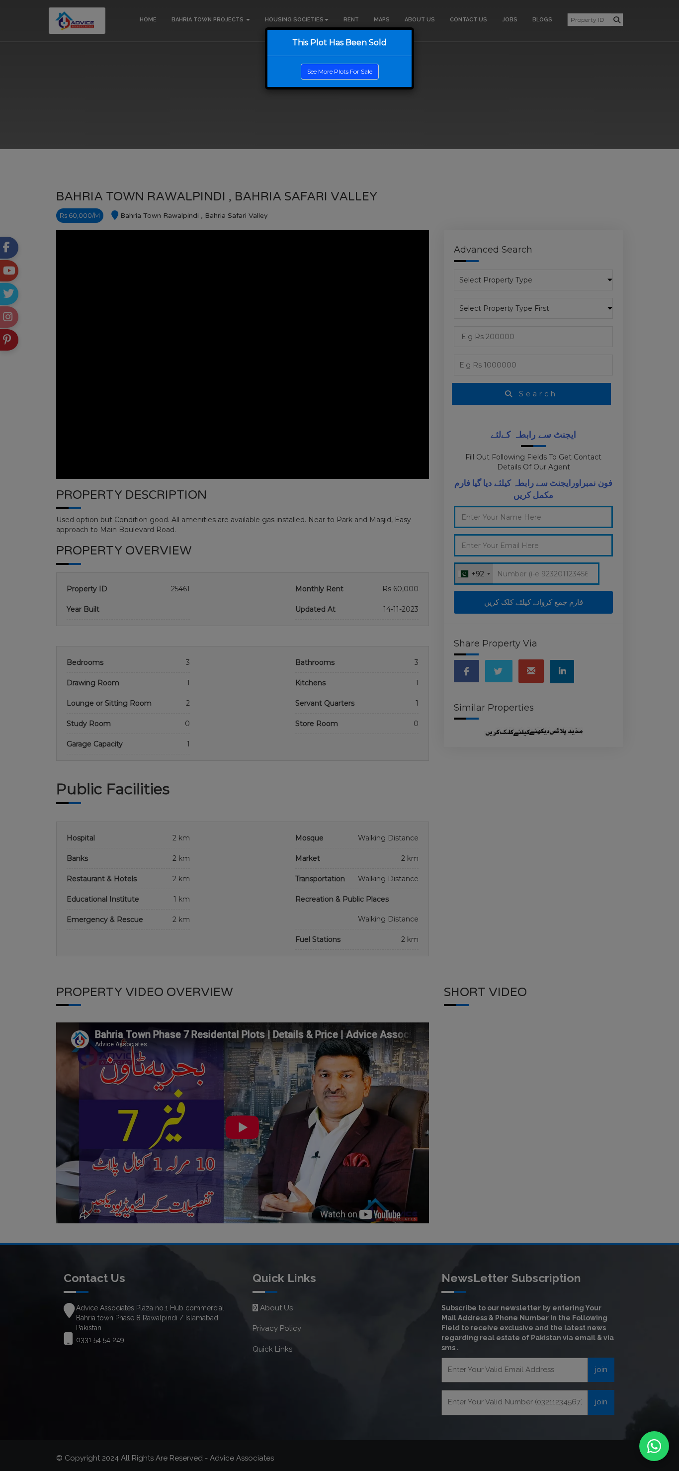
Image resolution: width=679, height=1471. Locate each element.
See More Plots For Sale (339, 71)
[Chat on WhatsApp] (654, 1446)
